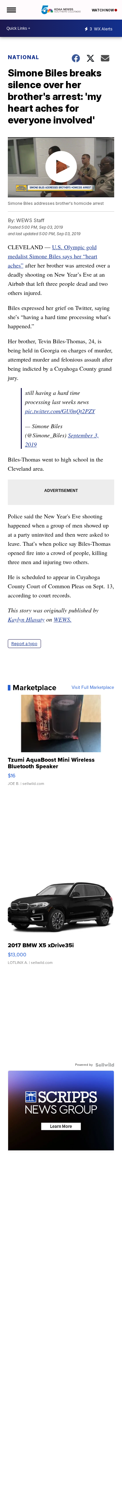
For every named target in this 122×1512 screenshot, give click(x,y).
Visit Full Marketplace (93, 687)
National (23, 57)
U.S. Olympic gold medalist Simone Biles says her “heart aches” (52, 256)
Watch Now (103, 10)
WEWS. (63, 619)
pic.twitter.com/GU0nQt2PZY (60, 411)
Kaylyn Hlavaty (26, 619)
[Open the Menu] (11, 10)
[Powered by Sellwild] (104, 1065)
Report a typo (24, 643)
